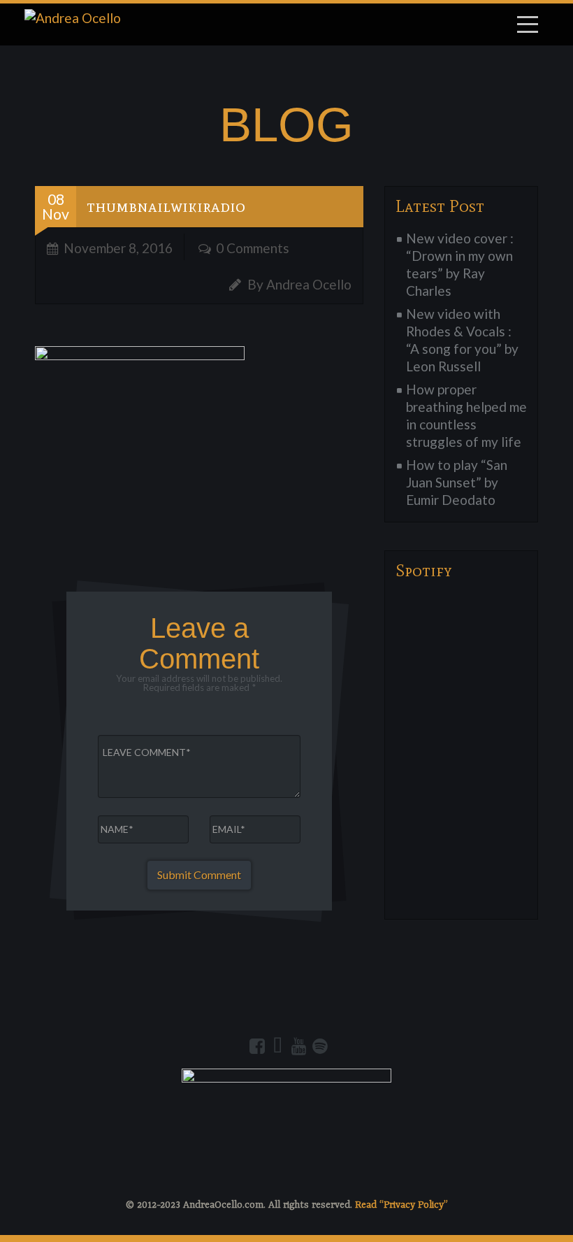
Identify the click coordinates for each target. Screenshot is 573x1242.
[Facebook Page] (257, 1046)
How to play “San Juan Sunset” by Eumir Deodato (456, 482)
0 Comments (252, 248)
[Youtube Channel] (299, 1046)
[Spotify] (320, 1046)
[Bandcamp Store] (278, 1046)
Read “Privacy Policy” (401, 1205)
